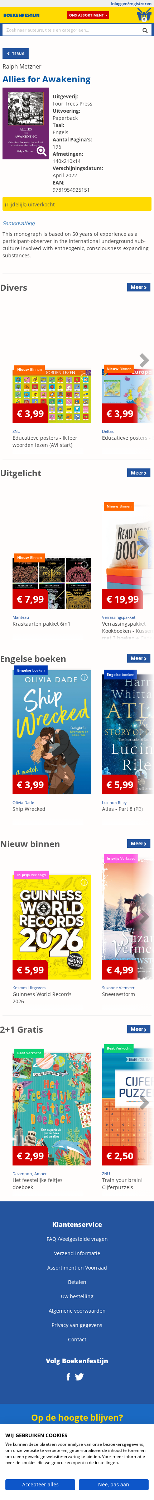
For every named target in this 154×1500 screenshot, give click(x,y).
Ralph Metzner (22, 66)
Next (143, 378)
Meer (137, 287)
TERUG (17, 53)
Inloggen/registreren (131, 3)
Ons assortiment (86, 15)
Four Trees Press (72, 103)
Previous (7, 378)
